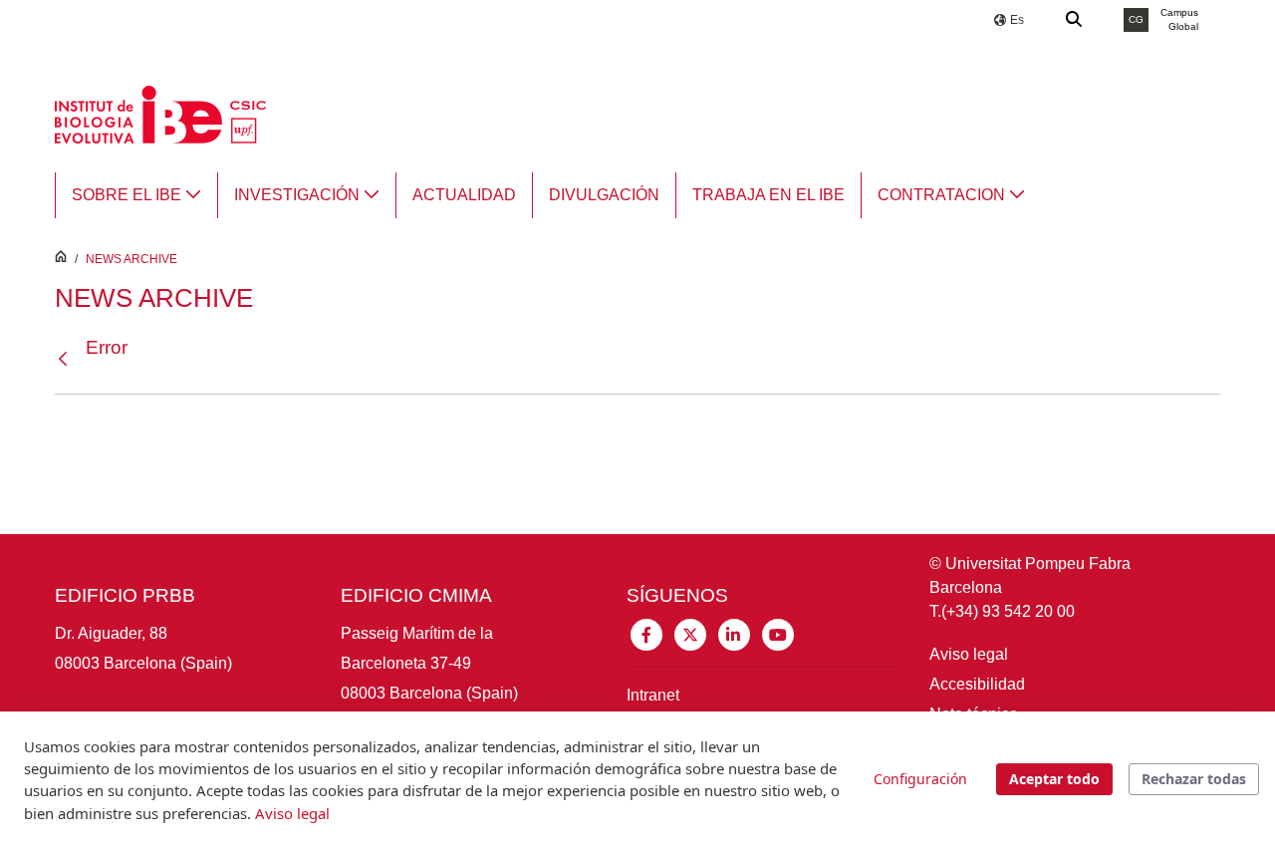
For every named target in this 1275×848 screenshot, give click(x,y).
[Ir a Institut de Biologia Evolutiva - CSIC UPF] (160, 113)
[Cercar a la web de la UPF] (1075, 20)
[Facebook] (646, 633)
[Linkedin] (734, 633)
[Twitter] (690, 633)
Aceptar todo (1054, 778)
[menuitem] (136, 195)
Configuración (920, 778)
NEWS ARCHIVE (131, 259)
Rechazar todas (1194, 778)
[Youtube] (778, 633)
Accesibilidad (977, 684)
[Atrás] (68, 360)
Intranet (653, 695)
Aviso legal (968, 654)
